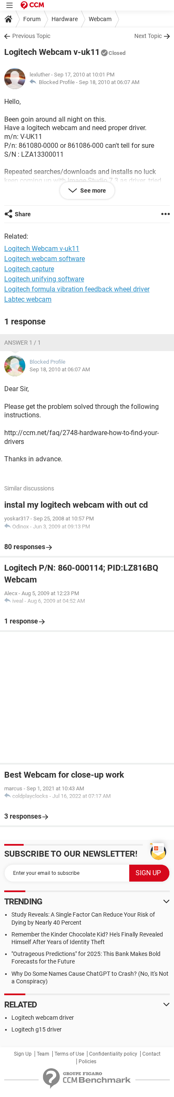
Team (43, 1054)
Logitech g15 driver (36, 1029)
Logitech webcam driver (42, 1017)
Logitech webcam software (44, 259)
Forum (32, 19)
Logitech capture (29, 269)
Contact (151, 1054)
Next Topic (148, 36)
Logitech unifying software (44, 279)
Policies (87, 1061)
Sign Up (23, 1054)
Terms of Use (69, 1054)
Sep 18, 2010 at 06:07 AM (109, 82)
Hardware (65, 19)
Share (23, 214)
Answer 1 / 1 (22, 342)
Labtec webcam (28, 299)
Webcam (100, 19)
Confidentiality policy (113, 1054)
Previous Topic (31, 36)
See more (92, 190)
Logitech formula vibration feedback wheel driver (77, 289)
